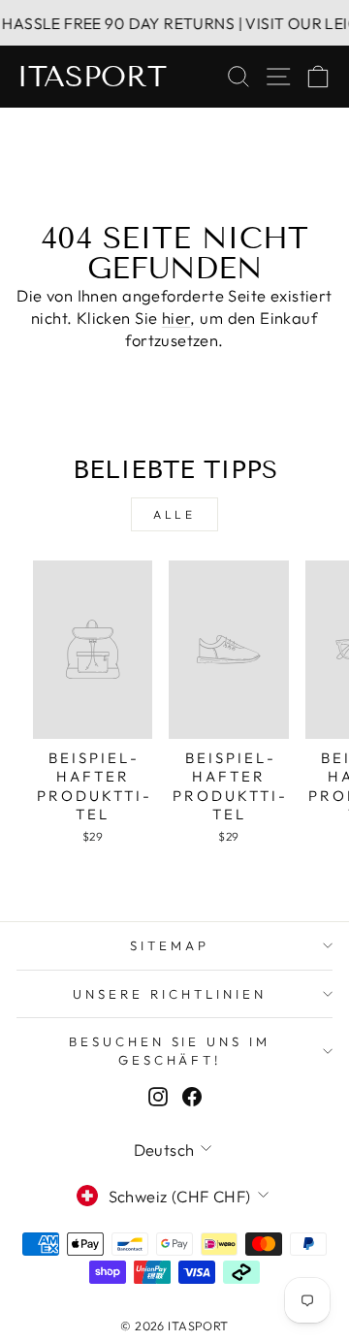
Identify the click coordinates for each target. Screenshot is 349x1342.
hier (176, 317)
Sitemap (169, 945)
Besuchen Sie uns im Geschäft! (170, 1051)
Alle (174, 514)
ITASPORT (91, 76)
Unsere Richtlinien (170, 994)
